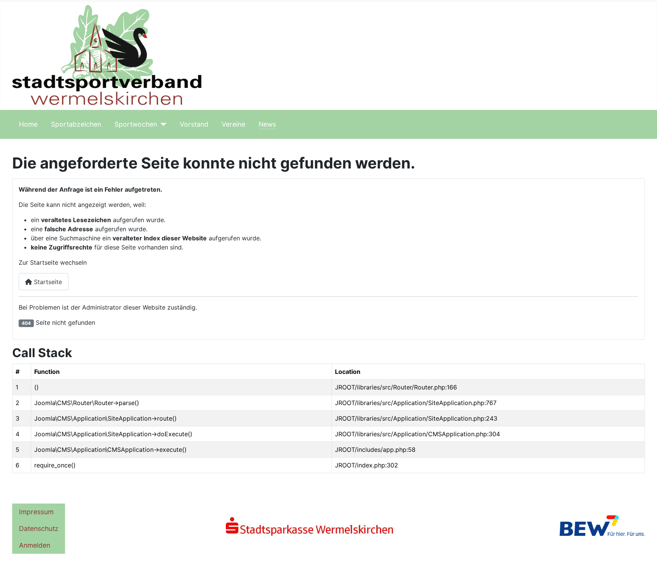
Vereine (233, 124)
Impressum (36, 512)
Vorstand (194, 124)
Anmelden (34, 545)
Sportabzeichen (76, 124)
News (267, 124)
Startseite (47, 282)
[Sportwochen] (162, 124)
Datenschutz (39, 528)
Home (28, 124)
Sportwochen (135, 124)
